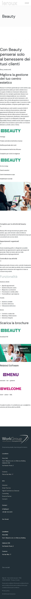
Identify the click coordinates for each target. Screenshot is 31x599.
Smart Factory (6, 488)
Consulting (5, 493)
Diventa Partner (6, 496)
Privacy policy (5, 590)
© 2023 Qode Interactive (8, 594)
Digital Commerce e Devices (10, 491)
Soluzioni (4, 485)
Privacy (13, 580)
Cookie (18, 580)
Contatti (4, 499)
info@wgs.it (5, 509)
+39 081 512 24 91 (7, 512)
